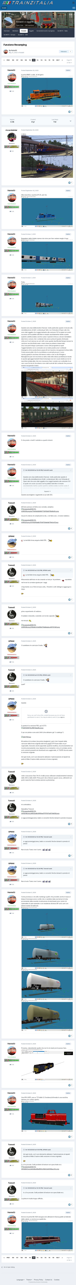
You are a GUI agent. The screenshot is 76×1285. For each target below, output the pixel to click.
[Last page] (62, 60)
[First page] (4, 60)
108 (21, 60)
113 (41, 60)
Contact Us (48, 1280)
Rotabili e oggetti (25, 21)
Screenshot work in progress (46, 31)
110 (30, 60)
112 (37, 60)
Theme (28, 1280)
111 (33, 60)
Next (58, 60)
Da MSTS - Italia (62, 31)
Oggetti (31, 31)
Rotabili (23, 31)
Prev (8, 60)
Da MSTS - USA (23, 34)
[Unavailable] (47, 91)
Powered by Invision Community (38, 1282)
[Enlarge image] (47, 510)
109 (26, 60)
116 (53, 60)
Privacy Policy (38, 1280)
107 (17, 60)
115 (49, 60)
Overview (7, 31)
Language (20, 1280)
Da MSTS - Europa (9, 34)
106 (13, 60)
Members (15, 31)
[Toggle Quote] (24, 470)
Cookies (56, 1280)
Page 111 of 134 (69, 61)
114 (45, 60)
